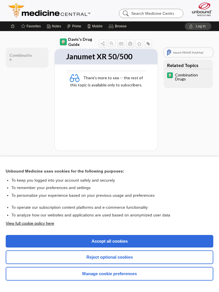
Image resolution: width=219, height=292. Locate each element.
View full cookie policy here (30, 223)
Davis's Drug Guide (80, 42)
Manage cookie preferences (109, 273)
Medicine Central (53, 10)
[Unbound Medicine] (200, 9)
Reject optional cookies (109, 257)
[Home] (13, 26)
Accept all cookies (110, 241)
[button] (118, 26)
